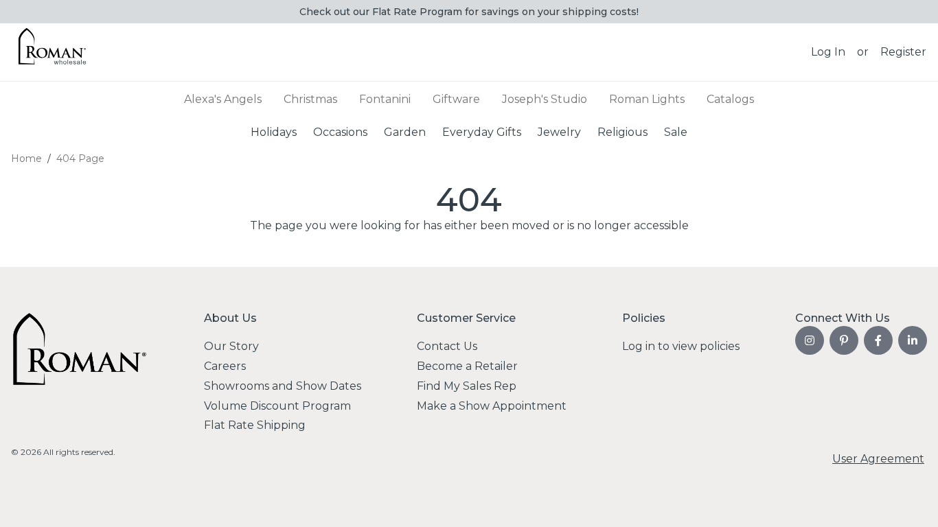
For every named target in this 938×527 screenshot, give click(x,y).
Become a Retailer (467, 366)
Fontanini (385, 99)
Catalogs (730, 99)
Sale (675, 131)
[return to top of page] (912, 501)
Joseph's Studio (544, 99)
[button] (828, 52)
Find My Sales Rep (466, 386)
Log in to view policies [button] (681, 346)
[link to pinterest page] (844, 340)
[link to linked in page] (912, 340)
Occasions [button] (340, 131)
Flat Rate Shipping (255, 425)
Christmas (310, 99)
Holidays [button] (274, 131)
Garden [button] (405, 131)
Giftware (456, 99)
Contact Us (447, 346)
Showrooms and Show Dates (282, 386)
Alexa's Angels (223, 99)
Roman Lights (647, 99)
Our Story (231, 346)
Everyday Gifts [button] (481, 131)
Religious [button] (622, 131)
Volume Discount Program (277, 405)
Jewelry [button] (559, 131)
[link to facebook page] (878, 340)
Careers (225, 366)
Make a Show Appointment (492, 405)
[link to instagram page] (809, 340)
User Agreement (878, 458)
